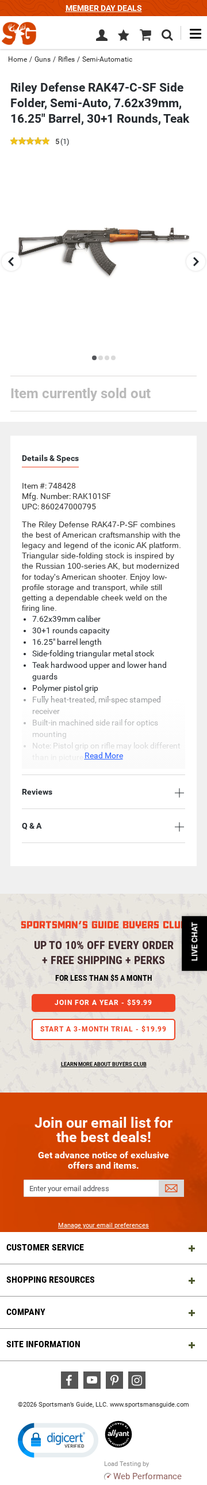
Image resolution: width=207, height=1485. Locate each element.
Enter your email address (69, 1188)
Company (25, 1311)
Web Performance (147, 1476)
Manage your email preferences (103, 1225)
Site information (43, 1344)
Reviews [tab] (37, 791)
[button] (123, 36)
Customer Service (45, 1247)
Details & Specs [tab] (50, 458)
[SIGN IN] (102, 37)
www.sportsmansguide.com (149, 1404)
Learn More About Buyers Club (104, 1064)
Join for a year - (103, 1003)
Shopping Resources (50, 1279)
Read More (104, 755)
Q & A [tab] (31, 825)
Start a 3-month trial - (103, 1029)
